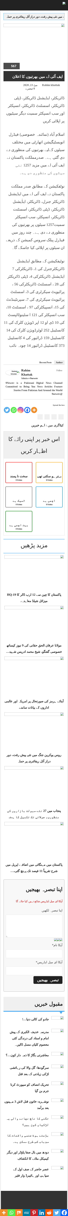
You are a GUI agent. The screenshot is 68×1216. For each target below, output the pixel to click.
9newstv (34, 378)
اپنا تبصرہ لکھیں (52, 910)
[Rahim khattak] (13, 372)
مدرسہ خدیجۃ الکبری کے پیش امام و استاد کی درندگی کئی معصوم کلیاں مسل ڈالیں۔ (29, 1038)
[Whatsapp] (14, 410)
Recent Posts (45, 362)
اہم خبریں (38, 425)
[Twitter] (56, 374)
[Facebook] (60, 374)
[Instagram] (20, 410)
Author (59, 362)
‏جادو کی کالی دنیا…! (35, 1019)
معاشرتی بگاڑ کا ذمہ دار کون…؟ (27, 1055)
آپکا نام (57, 945)
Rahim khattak (51, 85)
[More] (34, 410)
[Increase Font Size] (11, 86)
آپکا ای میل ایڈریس (49, 962)
